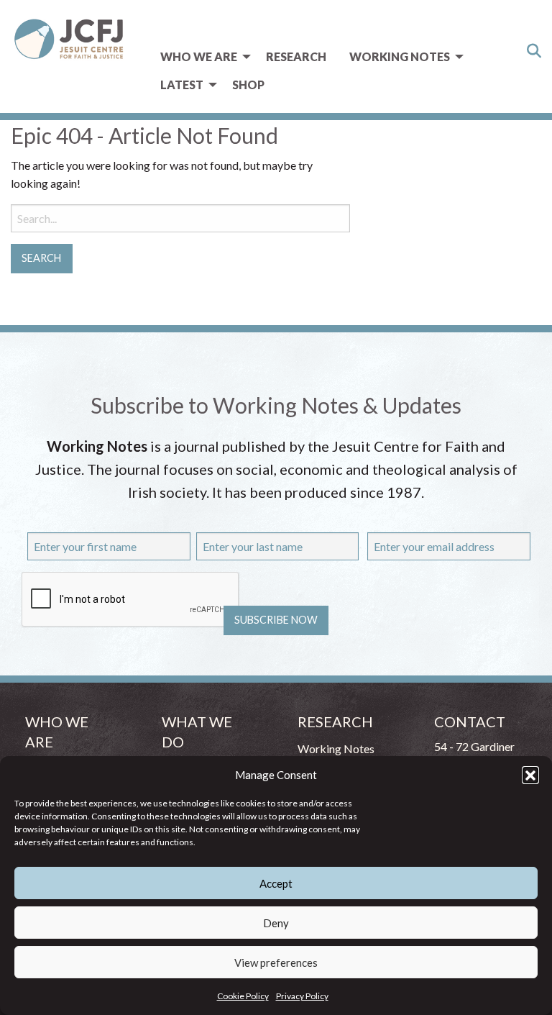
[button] (530, 775)
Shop (248, 84)
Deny (276, 922)
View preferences (276, 962)
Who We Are (198, 56)
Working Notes (399, 56)
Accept (276, 883)
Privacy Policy (302, 996)
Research (296, 56)
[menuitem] (201, 56)
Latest (181, 84)
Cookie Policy (243, 996)
